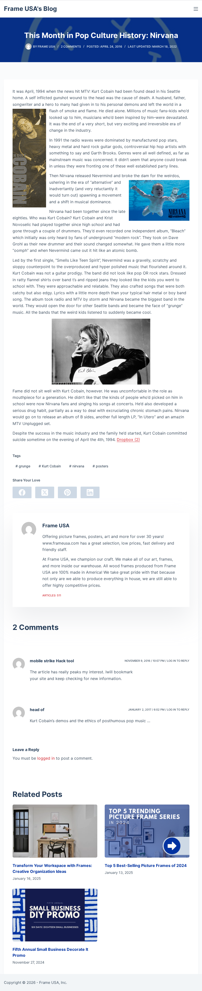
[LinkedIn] (90, 492)
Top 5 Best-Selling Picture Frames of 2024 (146, 865)
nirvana (76, 466)
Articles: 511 (51, 595)
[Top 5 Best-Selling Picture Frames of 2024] (147, 831)
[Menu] (196, 9)
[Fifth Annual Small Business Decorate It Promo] (55, 915)
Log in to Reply (178, 660)
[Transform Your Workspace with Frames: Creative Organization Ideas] (55, 831)
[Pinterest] (67, 492)
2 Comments (71, 46)
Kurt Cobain (50, 466)
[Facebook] (22, 492)
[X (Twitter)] (44, 492)
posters (100, 466)
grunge (23, 466)
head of (37, 709)
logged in (46, 758)
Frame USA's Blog (30, 8)
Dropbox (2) (128, 439)
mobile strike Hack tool (52, 660)
